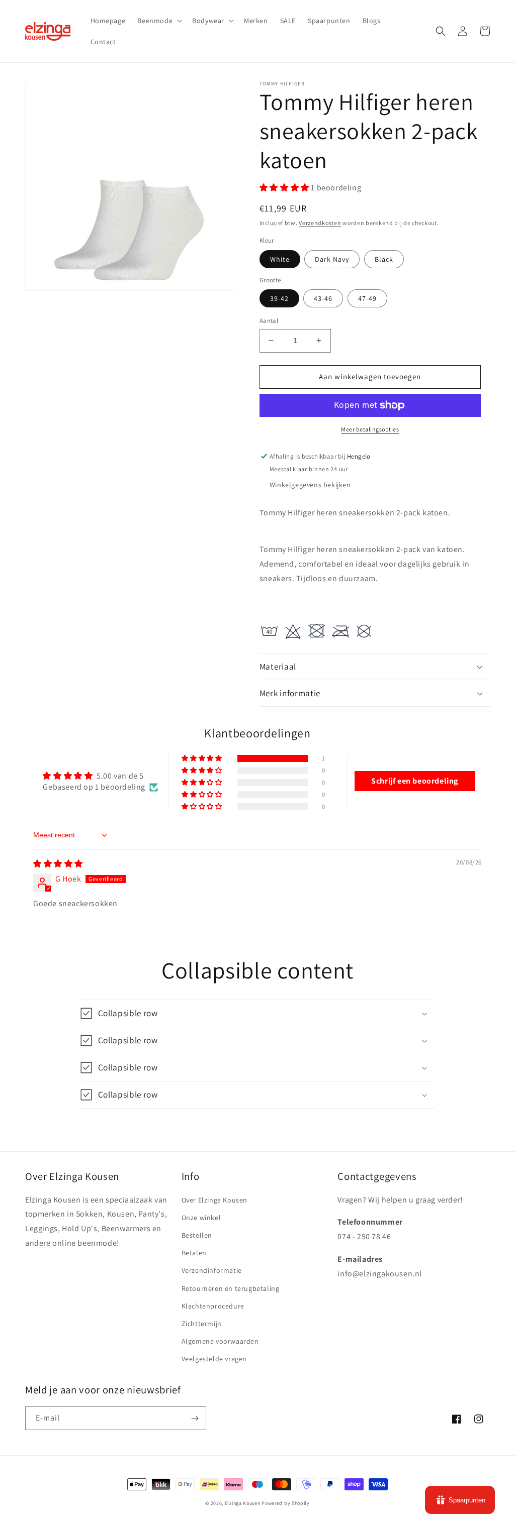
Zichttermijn (202, 1323)
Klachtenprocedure (213, 1306)
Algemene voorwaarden (220, 1341)
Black (384, 259)
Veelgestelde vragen (214, 1358)
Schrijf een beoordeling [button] (414, 781)
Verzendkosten (320, 223)
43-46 (323, 298)
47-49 (367, 298)
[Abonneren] (195, 1418)
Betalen (194, 1252)
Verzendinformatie (212, 1270)
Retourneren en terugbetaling (231, 1288)
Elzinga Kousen (243, 1503)
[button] (158, 20)
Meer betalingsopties (370, 429)
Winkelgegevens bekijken (310, 484)
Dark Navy (332, 259)
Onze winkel (201, 1217)
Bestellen (197, 1235)
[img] (58, 863)
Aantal (269, 320)
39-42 (279, 298)
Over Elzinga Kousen (214, 1200)
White (280, 259)
